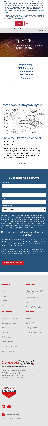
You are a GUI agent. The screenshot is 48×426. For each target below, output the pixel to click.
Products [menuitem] (30, 285)
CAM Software (25, 71)
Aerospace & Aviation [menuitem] (10, 318)
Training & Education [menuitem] (34, 307)
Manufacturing (25, 75)
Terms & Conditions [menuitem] (33, 332)
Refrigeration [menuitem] (7, 337)
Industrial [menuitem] (5, 328)
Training (25, 78)
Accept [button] (19, 23)
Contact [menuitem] (30, 312)
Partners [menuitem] (5, 305)
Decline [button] (28, 23)
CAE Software (25, 68)
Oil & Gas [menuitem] (5, 332)
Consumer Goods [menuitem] (9, 323)
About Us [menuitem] (5, 291)
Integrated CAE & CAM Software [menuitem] (35, 292)
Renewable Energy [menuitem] (9, 347)
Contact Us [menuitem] (30, 323)
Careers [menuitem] (5, 301)
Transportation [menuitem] (7, 342)
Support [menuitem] (29, 318)
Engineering (25, 65)
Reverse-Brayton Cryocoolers (23, 138)
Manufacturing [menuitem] (31, 302)
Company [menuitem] (6, 285)
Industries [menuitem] (42, 31)
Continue (22, 163)
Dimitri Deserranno (15, 142)
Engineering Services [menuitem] (34, 298)
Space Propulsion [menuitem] (8, 351)
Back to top (13, 415)
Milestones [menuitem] (6, 296)
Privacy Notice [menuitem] (31, 328)
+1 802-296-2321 (17, 378)
